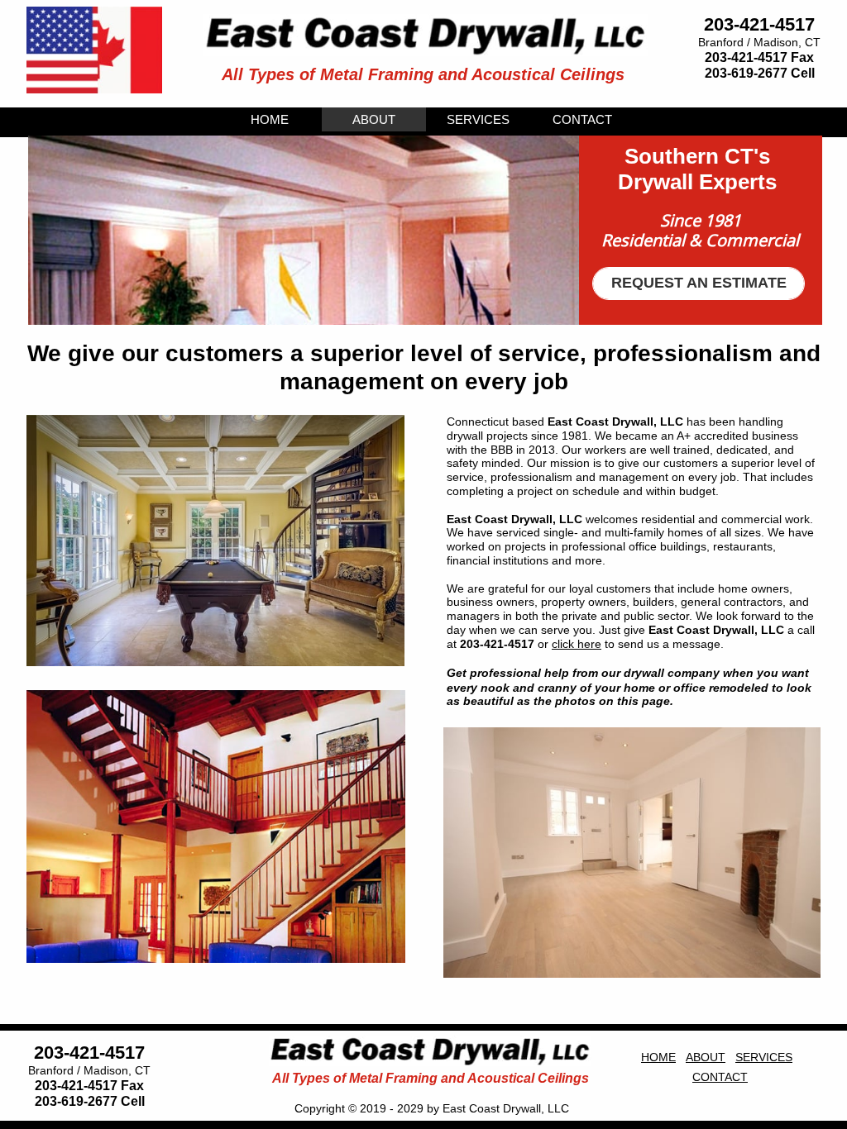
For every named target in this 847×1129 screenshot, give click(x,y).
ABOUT (705, 1057)
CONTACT (720, 1077)
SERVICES (763, 1057)
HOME (658, 1057)
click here (576, 643)
